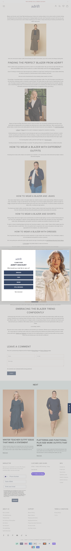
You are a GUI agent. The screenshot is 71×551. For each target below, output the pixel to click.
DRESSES (18, 272)
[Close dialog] (68, 251)
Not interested (18, 292)
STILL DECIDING (18, 287)
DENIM (19, 282)
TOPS (18, 277)
